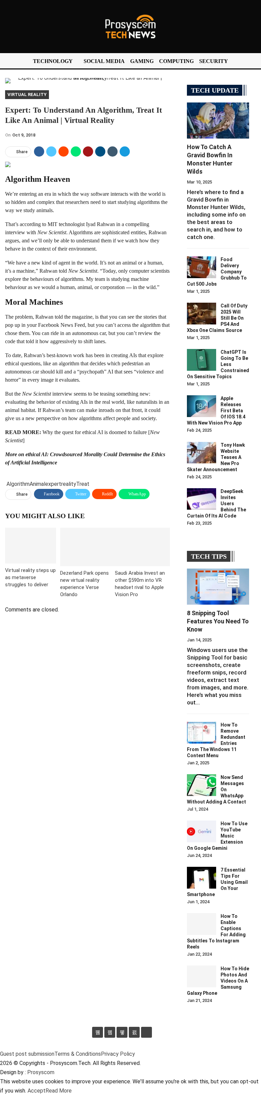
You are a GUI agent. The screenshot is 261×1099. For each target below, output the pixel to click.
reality (68, 484)
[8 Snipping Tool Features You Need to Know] (218, 587)
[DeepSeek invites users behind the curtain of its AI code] (201, 499)
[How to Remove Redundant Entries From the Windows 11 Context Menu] (201, 733)
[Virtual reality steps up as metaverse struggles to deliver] (30, 545)
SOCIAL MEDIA (104, 61)
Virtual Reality (27, 94)
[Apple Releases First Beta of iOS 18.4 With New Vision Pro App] (201, 406)
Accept (37, 1090)
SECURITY (213, 61)
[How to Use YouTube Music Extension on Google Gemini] (201, 831)
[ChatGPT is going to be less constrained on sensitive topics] (201, 360)
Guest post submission (27, 1054)
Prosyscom (40, 1072)
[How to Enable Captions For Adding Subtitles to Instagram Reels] (201, 924)
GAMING (142, 61)
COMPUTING (176, 61)
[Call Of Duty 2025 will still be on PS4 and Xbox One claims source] (201, 313)
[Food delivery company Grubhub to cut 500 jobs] (201, 267)
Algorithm (18, 484)
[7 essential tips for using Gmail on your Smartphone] (201, 878)
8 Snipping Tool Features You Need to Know (218, 621)
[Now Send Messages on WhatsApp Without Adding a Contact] (201, 785)
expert (53, 484)
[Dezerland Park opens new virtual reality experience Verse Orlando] (87, 547)
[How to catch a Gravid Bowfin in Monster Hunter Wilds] (218, 120)
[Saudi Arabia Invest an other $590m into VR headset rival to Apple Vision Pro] (142, 547)
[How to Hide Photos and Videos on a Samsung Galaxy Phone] (201, 976)
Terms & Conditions (77, 1054)
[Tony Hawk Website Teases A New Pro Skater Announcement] (201, 453)
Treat (82, 484)
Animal (37, 484)
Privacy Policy (118, 1054)
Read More (59, 1090)
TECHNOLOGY (53, 61)
